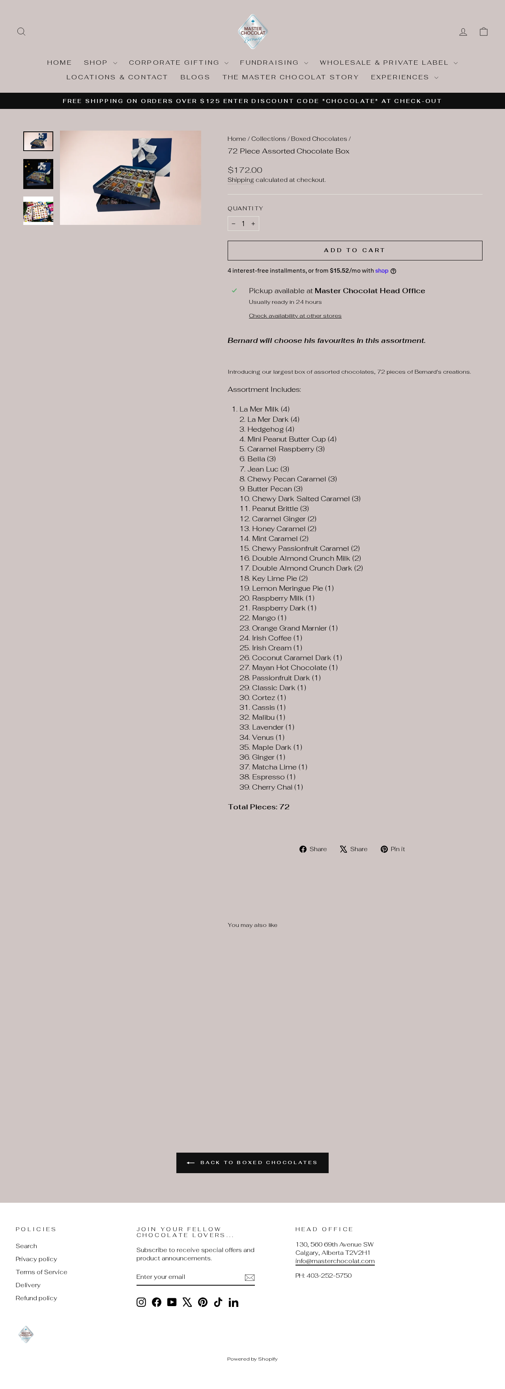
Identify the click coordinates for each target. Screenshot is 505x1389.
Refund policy (36, 1298)
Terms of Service (41, 1272)
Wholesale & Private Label (386, 62)
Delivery (28, 1285)
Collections (268, 138)
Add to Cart (71, 1050)
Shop (97, 62)
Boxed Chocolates (319, 138)
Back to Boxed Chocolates (258, 1162)
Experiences (401, 77)
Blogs (196, 77)
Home (59, 62)
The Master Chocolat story (291, 77)
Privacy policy (36, 1259)
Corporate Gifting (176, 62)
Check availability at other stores (295, 315)
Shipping (241, 179)
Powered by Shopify (252, 1358)
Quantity (246, 208)
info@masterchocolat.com (335, 1261)
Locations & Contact (118, 77)
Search (26, 1246)
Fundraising (271, 62)
